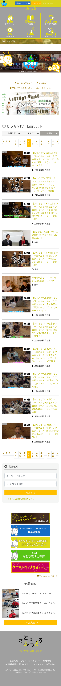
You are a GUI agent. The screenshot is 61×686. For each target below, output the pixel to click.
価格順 (49, 133)
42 (32, 143)
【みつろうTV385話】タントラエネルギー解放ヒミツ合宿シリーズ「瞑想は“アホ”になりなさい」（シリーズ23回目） (45, 430)
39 (20, 143)
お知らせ (43, 83)
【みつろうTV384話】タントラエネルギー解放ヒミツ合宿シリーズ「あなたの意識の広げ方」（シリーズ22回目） (44, 405)
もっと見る (29, 622)
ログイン (35, 3)
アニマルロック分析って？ (49, 576)
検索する (30, 492)
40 (24, 143)
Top (3, 41)
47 (49, 143)
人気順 (30, 133)
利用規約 (47, 661)
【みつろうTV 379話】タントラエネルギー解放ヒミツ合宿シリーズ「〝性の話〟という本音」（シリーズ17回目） (45, 258)
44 (41, 143)
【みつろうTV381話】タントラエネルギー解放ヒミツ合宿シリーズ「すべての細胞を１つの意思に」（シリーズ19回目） (44, 329)
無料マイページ (21, 3)
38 (15, 143)
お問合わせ (51, 664)
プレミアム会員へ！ (32, 88)
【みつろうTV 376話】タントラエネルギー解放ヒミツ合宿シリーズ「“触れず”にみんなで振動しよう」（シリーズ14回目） (45, 159)
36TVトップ (47, 3)
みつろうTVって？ (25, 83)
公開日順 (12, 133)
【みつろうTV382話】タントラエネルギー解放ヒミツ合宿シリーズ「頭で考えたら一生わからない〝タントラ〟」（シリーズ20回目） (44, 355)
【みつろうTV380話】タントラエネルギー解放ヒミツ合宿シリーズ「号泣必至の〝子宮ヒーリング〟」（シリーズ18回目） (44, 304)
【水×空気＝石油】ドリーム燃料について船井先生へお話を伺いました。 (45, 235)
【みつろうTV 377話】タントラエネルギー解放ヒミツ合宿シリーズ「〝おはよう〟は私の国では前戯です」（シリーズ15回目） (45, 184)
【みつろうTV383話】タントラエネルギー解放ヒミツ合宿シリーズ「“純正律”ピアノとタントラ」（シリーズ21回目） (45, 380)
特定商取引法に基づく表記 (17, 664)
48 (53, 143)
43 (37, 143)
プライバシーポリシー (30, 661)
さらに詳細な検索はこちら (22, 498)
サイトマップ (37, 664)
